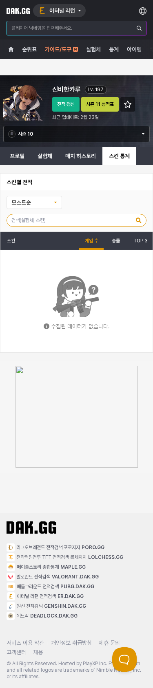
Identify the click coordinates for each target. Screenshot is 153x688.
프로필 (17, 156)
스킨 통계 (119, 156)
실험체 (45, 156)
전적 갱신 (66, 104)
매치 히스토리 (80, 156)
